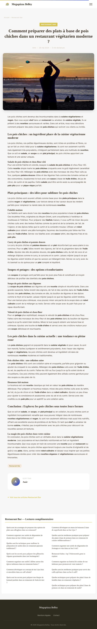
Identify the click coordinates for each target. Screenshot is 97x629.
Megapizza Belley (22, 4)
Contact (56, 615)
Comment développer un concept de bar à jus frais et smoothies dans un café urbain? (25, 570)
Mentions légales (44, 615)
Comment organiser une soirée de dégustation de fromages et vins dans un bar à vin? (70, 547)
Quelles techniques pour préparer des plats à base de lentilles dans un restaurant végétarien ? (71, 578)
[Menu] (90, 4)
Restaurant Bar (16, 17)
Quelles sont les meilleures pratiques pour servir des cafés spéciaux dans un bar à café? (71, 570)
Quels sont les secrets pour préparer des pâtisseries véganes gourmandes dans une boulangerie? (25, 555)
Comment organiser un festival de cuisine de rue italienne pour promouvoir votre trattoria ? (70, 563)
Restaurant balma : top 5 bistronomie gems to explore (68, 555)
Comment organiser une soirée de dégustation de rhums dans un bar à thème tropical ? (25, 536)
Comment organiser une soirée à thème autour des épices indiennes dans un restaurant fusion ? (25, 563)
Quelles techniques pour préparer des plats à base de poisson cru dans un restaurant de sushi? (71, 586)
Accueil (6, 17)
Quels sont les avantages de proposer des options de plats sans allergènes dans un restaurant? (26, 528)
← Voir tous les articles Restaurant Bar (24, 497)
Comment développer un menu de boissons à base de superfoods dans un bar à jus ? (70, 528)
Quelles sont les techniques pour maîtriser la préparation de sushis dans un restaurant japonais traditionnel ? (25, 545)
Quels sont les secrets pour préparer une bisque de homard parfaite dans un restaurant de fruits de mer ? (25, 579)
